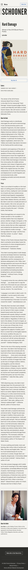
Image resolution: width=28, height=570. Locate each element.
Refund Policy (13, 565)
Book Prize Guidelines (7, 90)
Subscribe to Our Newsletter (14, 553)
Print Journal (4, 15)
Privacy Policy (21, 563)
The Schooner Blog (6, 18)
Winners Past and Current (8, 88)
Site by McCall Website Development (14, 568)
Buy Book (15, 81)
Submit (17, 15)
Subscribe (17, 18)
